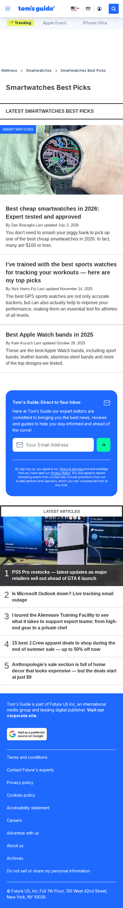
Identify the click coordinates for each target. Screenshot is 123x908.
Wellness (9, 70)
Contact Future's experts (30, 769)
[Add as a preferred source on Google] (27, 734)
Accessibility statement (28, 807)
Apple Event (54, 22)
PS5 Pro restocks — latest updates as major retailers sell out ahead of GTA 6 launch (59, 575)
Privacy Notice (60, 473)
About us (15, 845)
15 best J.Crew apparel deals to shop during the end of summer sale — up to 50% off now (63, 645)
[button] (114, 9)
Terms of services (71, 469)
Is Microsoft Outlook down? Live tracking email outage (62, 596)
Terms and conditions (27, 757)
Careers (14, 820)
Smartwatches (39, 70)
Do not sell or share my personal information (48, 870)
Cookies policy (21, 795)
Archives (15, 858)
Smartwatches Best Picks (83, 70)
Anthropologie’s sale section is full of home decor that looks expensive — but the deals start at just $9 (64, 670)
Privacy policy (20, 782)
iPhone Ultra (95, 22)
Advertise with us (23, 833)
